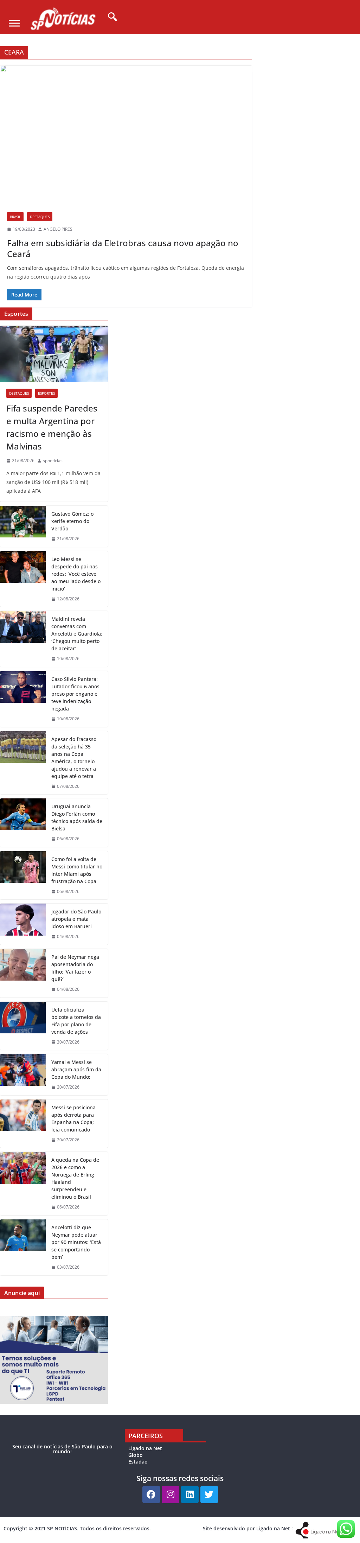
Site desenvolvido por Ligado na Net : (248, 1528)
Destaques (40, 216)
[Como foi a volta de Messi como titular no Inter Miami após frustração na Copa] (23, 875)
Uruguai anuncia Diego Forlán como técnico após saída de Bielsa (76, 817)
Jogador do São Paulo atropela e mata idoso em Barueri (76, 919)
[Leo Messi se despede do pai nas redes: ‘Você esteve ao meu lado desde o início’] (23, 579)
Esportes (46, 393)
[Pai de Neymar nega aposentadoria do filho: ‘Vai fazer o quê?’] (23, 973)
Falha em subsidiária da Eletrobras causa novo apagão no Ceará (122, 248)
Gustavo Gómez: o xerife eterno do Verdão (72, 521)
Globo (135, 1455)
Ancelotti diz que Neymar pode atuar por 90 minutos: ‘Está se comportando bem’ (76, 1242)
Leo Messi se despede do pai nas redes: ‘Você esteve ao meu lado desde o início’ (76, 574)
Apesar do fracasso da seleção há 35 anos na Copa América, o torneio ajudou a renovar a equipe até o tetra (73, 757)
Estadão (138, 1461)
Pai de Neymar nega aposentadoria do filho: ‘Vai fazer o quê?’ (75, 968)
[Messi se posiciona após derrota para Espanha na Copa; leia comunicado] (23, 1123)
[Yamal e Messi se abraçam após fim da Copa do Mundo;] (23, 1074)
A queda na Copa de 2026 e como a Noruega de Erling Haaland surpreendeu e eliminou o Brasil (75, 1178)
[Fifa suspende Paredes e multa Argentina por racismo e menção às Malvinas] (54, 354)
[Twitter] (209, 1494)
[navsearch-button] (110, 17)
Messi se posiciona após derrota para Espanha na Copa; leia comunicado (73, 1118)
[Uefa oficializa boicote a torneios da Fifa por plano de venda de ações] (23, 1026)
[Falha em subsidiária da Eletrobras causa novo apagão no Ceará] (126, 135)
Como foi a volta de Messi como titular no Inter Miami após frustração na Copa (76, 870)
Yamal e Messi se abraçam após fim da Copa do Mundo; (76, 1069)
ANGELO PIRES (58, 229)
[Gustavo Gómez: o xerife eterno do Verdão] (23, 526)
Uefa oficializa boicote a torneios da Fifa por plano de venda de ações (76, 1020)
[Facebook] (151, 1494)
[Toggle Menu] (14, 23)
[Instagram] (170, 1494)
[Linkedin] (190, 1494)
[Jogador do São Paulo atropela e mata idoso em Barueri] (23, 924)
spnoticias (53, 461)
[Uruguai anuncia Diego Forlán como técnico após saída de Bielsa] (23, 822)
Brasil (15, 216)
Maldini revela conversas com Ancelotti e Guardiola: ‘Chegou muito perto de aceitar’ (76, 634)
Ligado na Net (145, 1448)
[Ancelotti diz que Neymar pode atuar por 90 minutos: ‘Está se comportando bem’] (23, 1247)
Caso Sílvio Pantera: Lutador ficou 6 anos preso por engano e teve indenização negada (75, 694)
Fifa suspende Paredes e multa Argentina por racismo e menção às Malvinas (51, 427)
